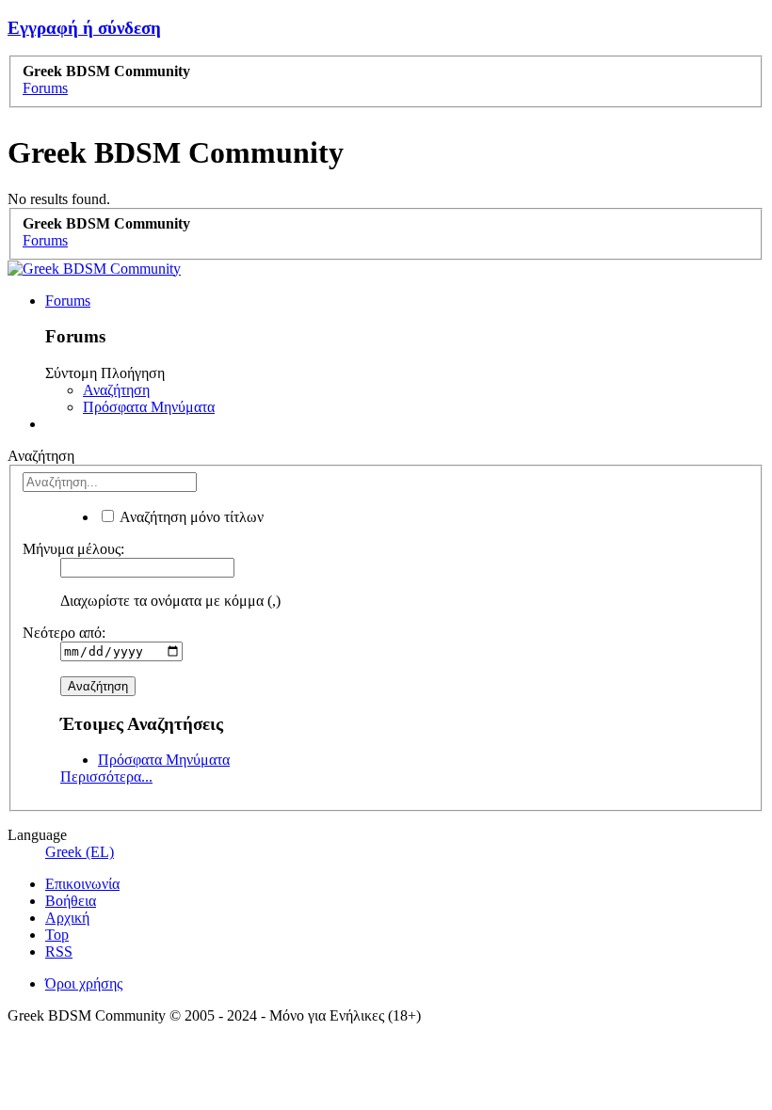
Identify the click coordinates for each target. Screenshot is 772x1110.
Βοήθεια (70, 901)
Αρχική (67, 918)
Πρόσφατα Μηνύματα (149, 407)
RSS (58, 951)
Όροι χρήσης (83, 983)
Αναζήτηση (116, 390)
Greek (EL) (79, 852)
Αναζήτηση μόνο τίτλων (190, 517)
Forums (67, 301)
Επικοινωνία (82, 884)
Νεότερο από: (64, 633)
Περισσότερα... (106, 777)
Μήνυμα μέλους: (73, 549)
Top (57, 935)
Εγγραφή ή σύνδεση (84, 28)
